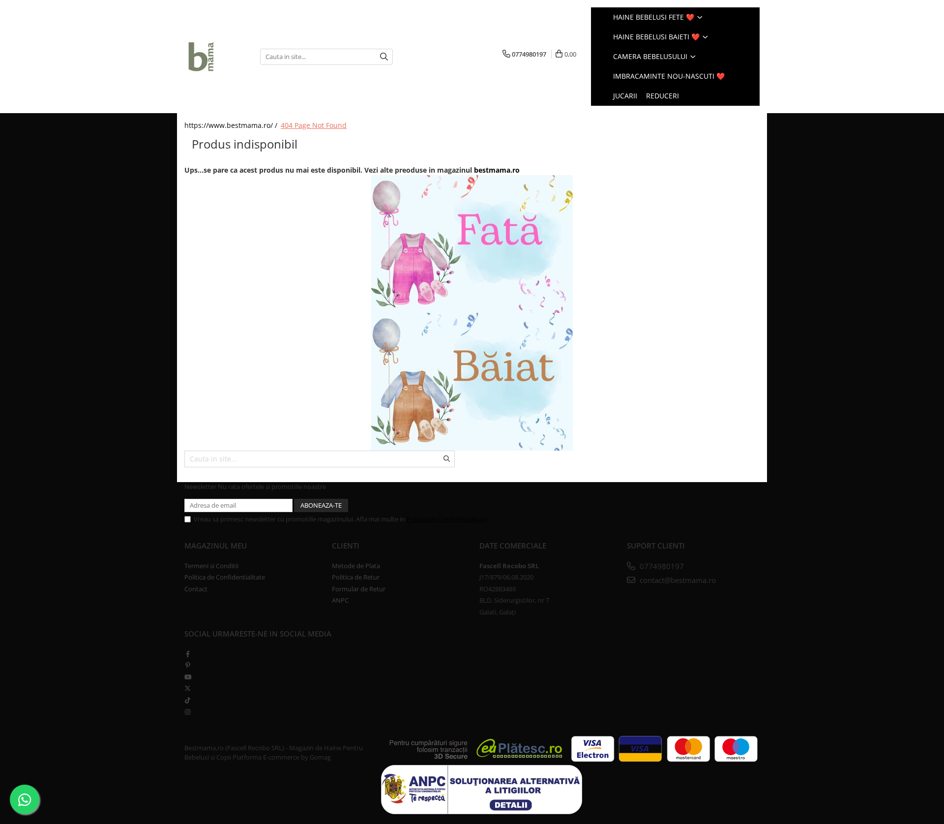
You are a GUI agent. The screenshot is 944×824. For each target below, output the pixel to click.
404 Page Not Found (314, 125)
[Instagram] (187, 711)
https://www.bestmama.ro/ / (231, 125)
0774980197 (661, 566)
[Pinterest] (187, 665)
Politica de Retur (356, 577)
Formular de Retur (358, 588)
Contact (195, 588)
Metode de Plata (356, 565)
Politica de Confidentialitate (447, 519)
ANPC (340, 600)
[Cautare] (384, 57)
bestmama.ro (497, 170)
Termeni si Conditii (211, 565)
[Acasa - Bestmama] (214, 56)
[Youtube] (187, 676)
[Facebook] (187, 653)
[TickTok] (187, 700)
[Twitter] (187, 688)
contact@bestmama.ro (677, 580)
